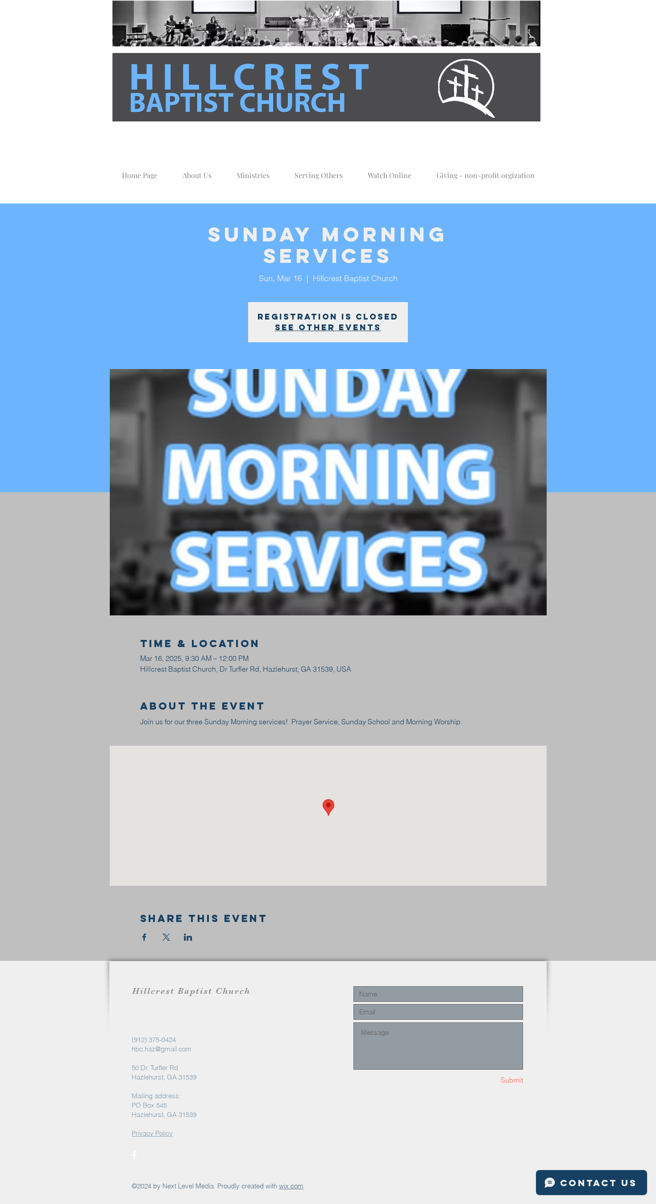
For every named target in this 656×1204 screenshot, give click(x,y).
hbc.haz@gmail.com (161, 1049)
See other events (328, 327)
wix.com (291, 1186)
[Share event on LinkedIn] (188, 937)
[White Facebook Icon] (134, 1155)
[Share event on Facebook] (144, 937)
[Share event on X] (166, 937)
